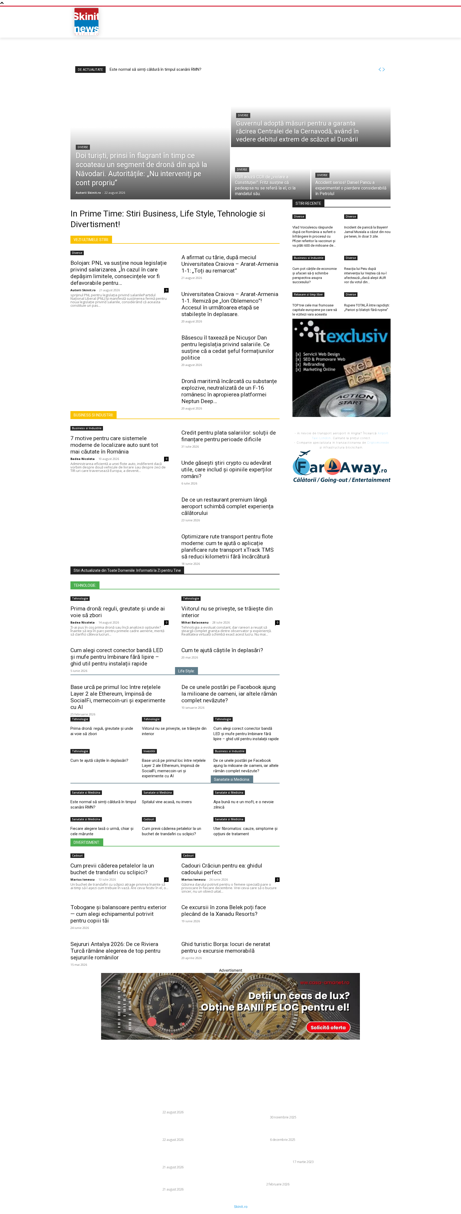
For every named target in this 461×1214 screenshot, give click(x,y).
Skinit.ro (241, 1206)
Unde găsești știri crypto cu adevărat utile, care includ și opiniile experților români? (226, 469)
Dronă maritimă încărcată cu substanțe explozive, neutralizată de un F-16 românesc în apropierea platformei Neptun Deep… (229, 391)
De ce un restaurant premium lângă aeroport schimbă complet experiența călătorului (227, 506)
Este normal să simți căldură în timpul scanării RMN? (155, 69)
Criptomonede (378, 442)
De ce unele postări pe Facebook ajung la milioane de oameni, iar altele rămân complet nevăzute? (229, 694)
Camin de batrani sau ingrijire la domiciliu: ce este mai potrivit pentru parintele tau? (302, 1130)
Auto (260, 1184)
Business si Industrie (86, 428)
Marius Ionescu (82, 879)
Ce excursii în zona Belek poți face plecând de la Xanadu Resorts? (223, 910)
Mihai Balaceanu (195, 622)
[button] (352, 21)
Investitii (149, 751)
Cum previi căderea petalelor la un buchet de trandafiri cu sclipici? (171, 831)
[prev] (379, 69)
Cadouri (149, 819)
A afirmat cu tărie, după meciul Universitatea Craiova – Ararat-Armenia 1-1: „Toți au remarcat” (229, 264)
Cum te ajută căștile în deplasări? (222, 650)
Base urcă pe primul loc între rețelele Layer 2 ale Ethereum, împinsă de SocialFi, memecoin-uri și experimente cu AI (117, 697)
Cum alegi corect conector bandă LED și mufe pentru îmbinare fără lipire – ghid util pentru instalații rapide (116, 657)
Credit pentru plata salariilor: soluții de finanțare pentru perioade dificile (228, 436)
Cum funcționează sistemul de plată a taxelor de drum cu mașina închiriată (301, 1175)
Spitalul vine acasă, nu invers (167, 801)
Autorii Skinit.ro (83, 290)
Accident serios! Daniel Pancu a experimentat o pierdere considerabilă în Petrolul (193, 1180)
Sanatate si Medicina (86, 792)
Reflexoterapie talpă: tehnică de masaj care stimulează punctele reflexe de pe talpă (296, 1152)
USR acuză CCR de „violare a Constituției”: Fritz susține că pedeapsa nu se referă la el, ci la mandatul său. (192, 1154)
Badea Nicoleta (82, 459)
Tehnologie (80, 598)
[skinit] (86, 21)
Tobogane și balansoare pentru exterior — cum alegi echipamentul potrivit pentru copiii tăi (118, 914)
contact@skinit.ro (63, 1129)
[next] (383, 69)
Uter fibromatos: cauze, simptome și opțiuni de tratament (245, 831)
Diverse (83, 147)
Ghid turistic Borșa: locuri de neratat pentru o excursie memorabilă (225, 947)
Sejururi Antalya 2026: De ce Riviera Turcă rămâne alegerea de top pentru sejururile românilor (115, 951)
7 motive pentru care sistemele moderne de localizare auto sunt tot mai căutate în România (114, 445)
